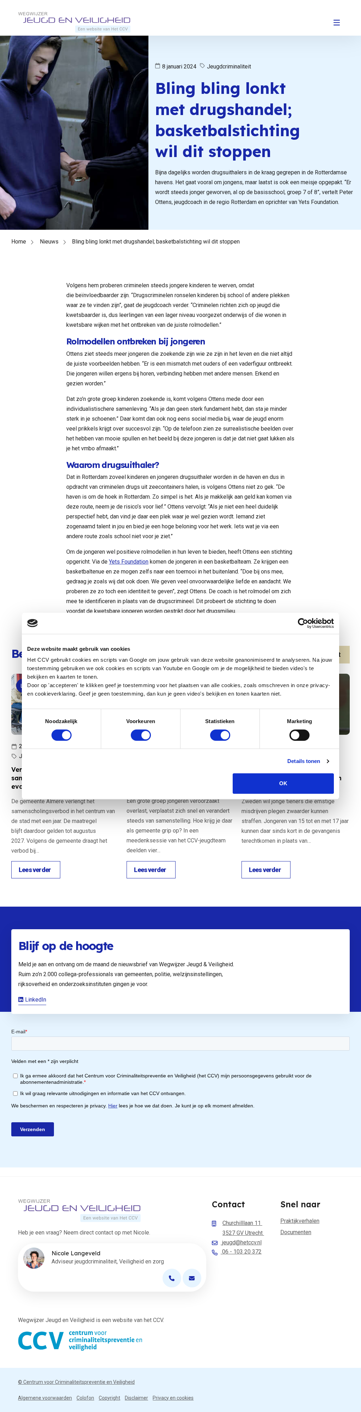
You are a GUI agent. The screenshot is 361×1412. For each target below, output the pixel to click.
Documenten (295, 1232)
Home (18, 241)
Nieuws (49, 241)
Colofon (85, 1398)
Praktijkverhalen (299, 1221)
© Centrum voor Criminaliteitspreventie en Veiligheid (76, 1382)
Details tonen (303, 761)
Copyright (109, 1398)
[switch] (141, 735)
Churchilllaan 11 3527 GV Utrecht (243, 1228)
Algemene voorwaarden (45, 1398)
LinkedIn (35, 999)
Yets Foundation (128, 561)
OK (283, 783)
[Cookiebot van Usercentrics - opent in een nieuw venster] (303, 623)
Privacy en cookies (173, 1398)
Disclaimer (136, 1398)
